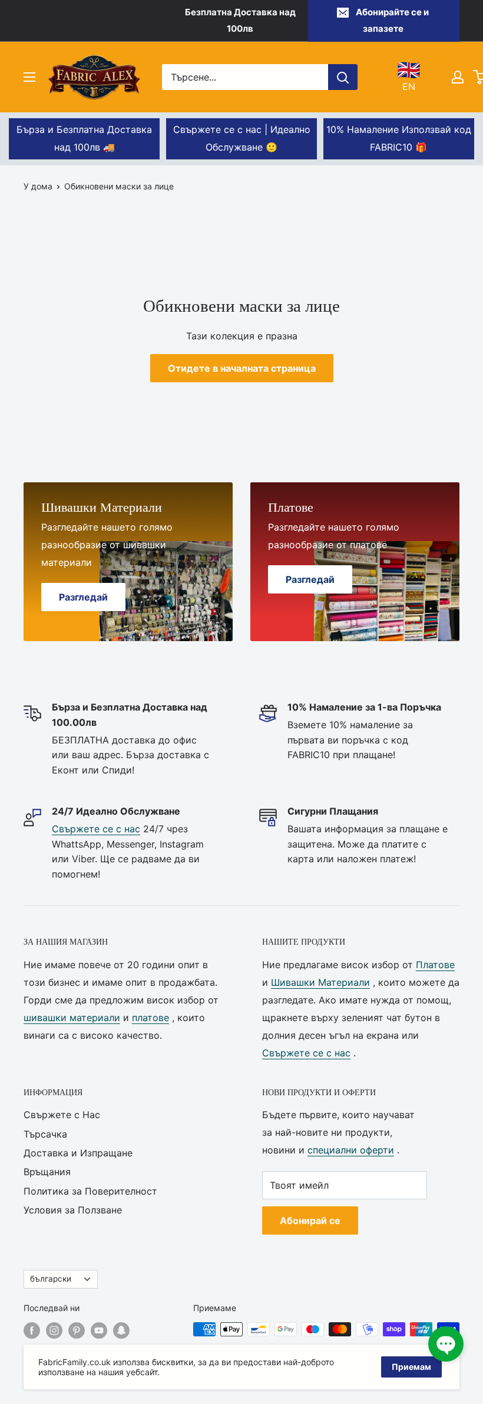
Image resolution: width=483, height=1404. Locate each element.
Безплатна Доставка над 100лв (240, 20)
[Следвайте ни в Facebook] (32, 1330)
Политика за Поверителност (90, 1191)
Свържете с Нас (62, 1114)
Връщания (47, 1172)
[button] (446, 1344)
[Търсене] (343, 77)
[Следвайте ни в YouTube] (99, 1330)
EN (409, 76)
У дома (38, 186)
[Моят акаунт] (458, 77)
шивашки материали (72, 1017)
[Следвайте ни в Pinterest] (76, 1330)
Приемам (411, 1367)
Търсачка (45, 1134)
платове (150, 1017)
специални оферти (350, 1150)
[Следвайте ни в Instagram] (54, 1330)
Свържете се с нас (96, 829)
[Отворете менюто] (29, 77)
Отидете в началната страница (242, 368)
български (50, 1278)
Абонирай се (310, 1220)
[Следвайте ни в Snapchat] (121, 1330)
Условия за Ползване (73, 1210)
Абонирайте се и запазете (392, 20)
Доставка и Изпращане (78, 1153)
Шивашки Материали (320, 982)
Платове (435, 965)
